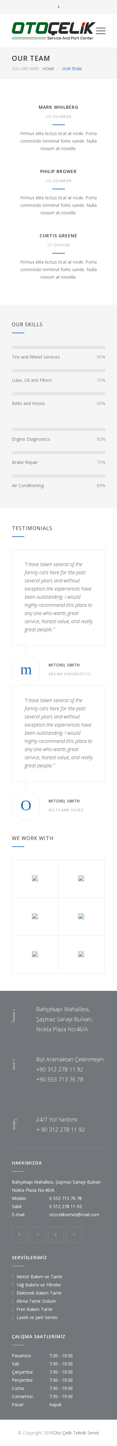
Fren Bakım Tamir (35, 1309)
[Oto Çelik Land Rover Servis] (54, 30)
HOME (48, 68)
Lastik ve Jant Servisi (37, 1317)
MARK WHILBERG (58, 107)
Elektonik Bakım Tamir (39, 1293)
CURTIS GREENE (58, 236)
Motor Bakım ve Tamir (39, 1277)
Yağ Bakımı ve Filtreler (39, 1285)
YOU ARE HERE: (26, 68)
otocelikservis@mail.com (74, 1214)
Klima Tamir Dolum (36, 1301)
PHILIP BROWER (58, 171)
